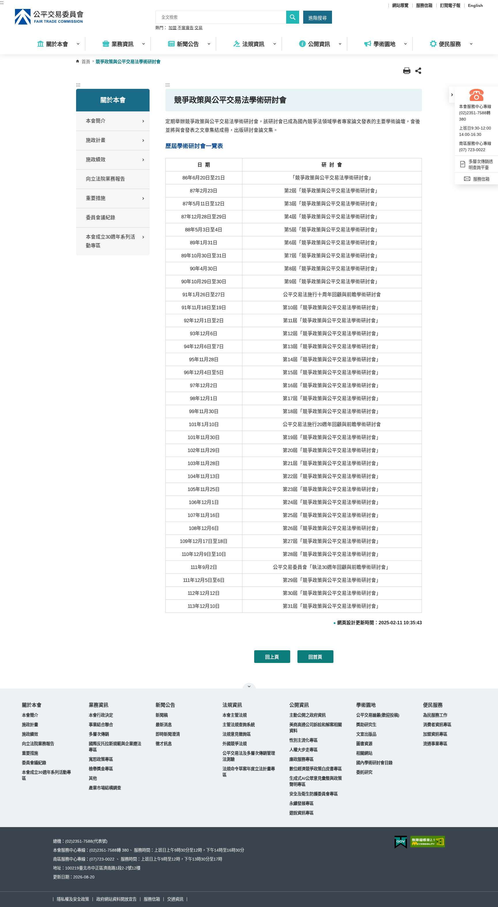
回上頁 (272, 657)
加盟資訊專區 (435, 734)
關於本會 (32, 705)
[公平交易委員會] (49, 17)
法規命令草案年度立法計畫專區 (248, 772)
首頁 (86, 61)
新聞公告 (165, 705)
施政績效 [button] (95, 159)
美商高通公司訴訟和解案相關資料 (315, 727)
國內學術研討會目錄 (374, 762)
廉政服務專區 (301, 759)
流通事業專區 (435, 743)
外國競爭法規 (234, 743)
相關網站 (364, 753)
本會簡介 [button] (95, 121)
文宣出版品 (366, 734)
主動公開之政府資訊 (307, 715)
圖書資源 (364, 743)
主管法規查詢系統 (238, 724)
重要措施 (30, 753)
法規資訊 (232, 705)
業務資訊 (98, 705)
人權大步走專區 (303, 749)
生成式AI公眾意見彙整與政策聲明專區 (315, 781)
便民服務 (433, 705)
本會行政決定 (101, 715)
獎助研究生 (366, 724)
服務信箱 (424, 5)
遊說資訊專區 (301, 813)
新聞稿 (162, 715)
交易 (199, 28)
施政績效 (30, 734)
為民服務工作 (435, 715)
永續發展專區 (301, 803)
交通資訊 (175, 899)
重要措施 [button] (95, 198)
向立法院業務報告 (105, 179)
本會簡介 (30, 715)
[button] (452, 95)
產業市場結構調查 (105, 788)
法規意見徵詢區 (236, 734)
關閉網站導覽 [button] (249, 686)
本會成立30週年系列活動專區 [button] (110, 241)
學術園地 (366, 705)
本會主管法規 (234, 715)
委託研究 (364, 772)
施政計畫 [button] (95, 140)
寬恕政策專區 (101, 759)
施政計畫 (30, 724)
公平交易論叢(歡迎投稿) (377, 715)
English (475, 5)
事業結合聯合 (101, 724)
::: (1, 2)
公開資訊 (299, 705)
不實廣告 (186, 28)
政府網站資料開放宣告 (116, 899)
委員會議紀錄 (100, 217)
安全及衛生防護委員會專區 (313, 794)
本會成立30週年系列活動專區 (46, 775)
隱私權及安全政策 (73, 899)
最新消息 (164, 724)
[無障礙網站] (427, 841)
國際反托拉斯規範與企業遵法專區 (115, 746)
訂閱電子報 (450, 5)
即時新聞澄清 (168, 734)
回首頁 (315, 657)
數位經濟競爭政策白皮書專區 (315, 769)
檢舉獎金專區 (101, 769)
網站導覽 (400, 5)
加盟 (173, 28)
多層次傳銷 (99, 734)
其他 (93, 778)
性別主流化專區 (303, 740)
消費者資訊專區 (437, 724)
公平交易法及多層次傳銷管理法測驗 (248, 756)
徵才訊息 (164, 743)
